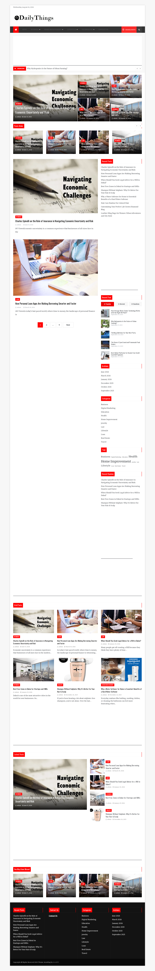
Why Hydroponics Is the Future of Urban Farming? (123, 322)
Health (103, 416)
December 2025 (107, 383)
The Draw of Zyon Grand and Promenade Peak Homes (125, 343)
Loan (114, 86)
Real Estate (105, 438)
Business (34, 29)
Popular (108, 304)
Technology (87, 29)
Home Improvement (53, 29)
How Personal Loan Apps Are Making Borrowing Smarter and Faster (124, 90)
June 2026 (105, 372)
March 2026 (106, 376)
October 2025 (106, 387)
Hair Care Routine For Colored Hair (115, 203)
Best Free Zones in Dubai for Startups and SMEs (124, 145)
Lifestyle (71, 29)
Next (68, 325)
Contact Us (103, 29)
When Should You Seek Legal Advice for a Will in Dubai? (92, 114)
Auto (24, 29)
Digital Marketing (108, 408)
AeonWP (56, 962)
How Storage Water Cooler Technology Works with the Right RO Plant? (55, 69)
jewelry (104, 423)
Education (105, 412)
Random (136, 304)
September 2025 (107, 391)
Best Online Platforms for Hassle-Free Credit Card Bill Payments (125, 354)
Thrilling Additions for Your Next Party (123, 333)
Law (81, 109)
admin (19, 117)
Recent (122, 304)
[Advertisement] (77, 51)
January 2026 (106, 379)
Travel (103, 442)
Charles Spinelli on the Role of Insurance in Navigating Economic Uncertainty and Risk (45, 110)
